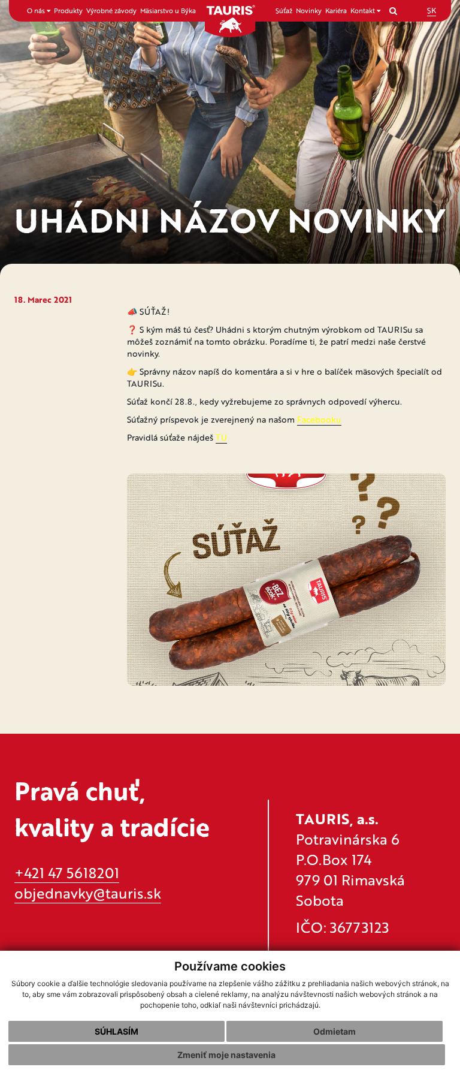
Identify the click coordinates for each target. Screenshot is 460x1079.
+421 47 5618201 (66, 872)
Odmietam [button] (334, 1031)
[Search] (393, 10)
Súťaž (284, 10)
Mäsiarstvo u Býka (168, 10)
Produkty (68, 10)
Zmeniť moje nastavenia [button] (226, 1055)
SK (431, 10)
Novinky (309, 10)
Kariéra (336, 10)
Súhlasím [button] (116, 1031)
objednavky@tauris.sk (87, 893)
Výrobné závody (111, 10)
